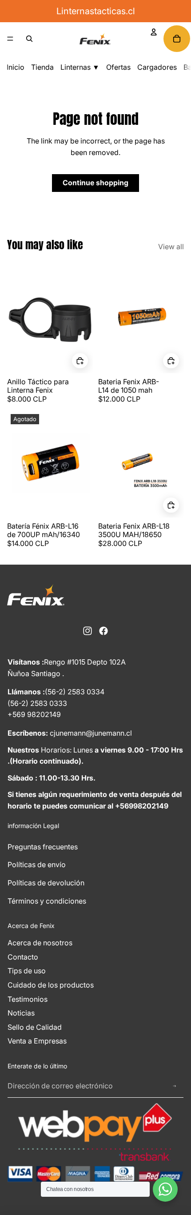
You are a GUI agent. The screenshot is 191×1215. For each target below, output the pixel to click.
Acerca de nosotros (40, 942)
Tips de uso (27, 970)
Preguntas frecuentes (43, 846)
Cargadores (157, 67)
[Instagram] (87, 630)
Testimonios (28, 999)
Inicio (15, 67)
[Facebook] (103, 630)
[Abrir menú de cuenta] (153, 32)
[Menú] (10, 38)
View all (171, 246)
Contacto (23, 956)
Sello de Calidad (35, 1027)
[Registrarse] (174, 1086)
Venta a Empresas (37, 1040)
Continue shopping (95, 182)
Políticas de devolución (46, 882)
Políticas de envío (37, 864)
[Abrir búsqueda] (29, 39)
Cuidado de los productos (51, 984)
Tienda (42, 67)
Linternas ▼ (79, 67)
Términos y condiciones (47, 900)
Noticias (21, 1012)
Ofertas (118, 67)
